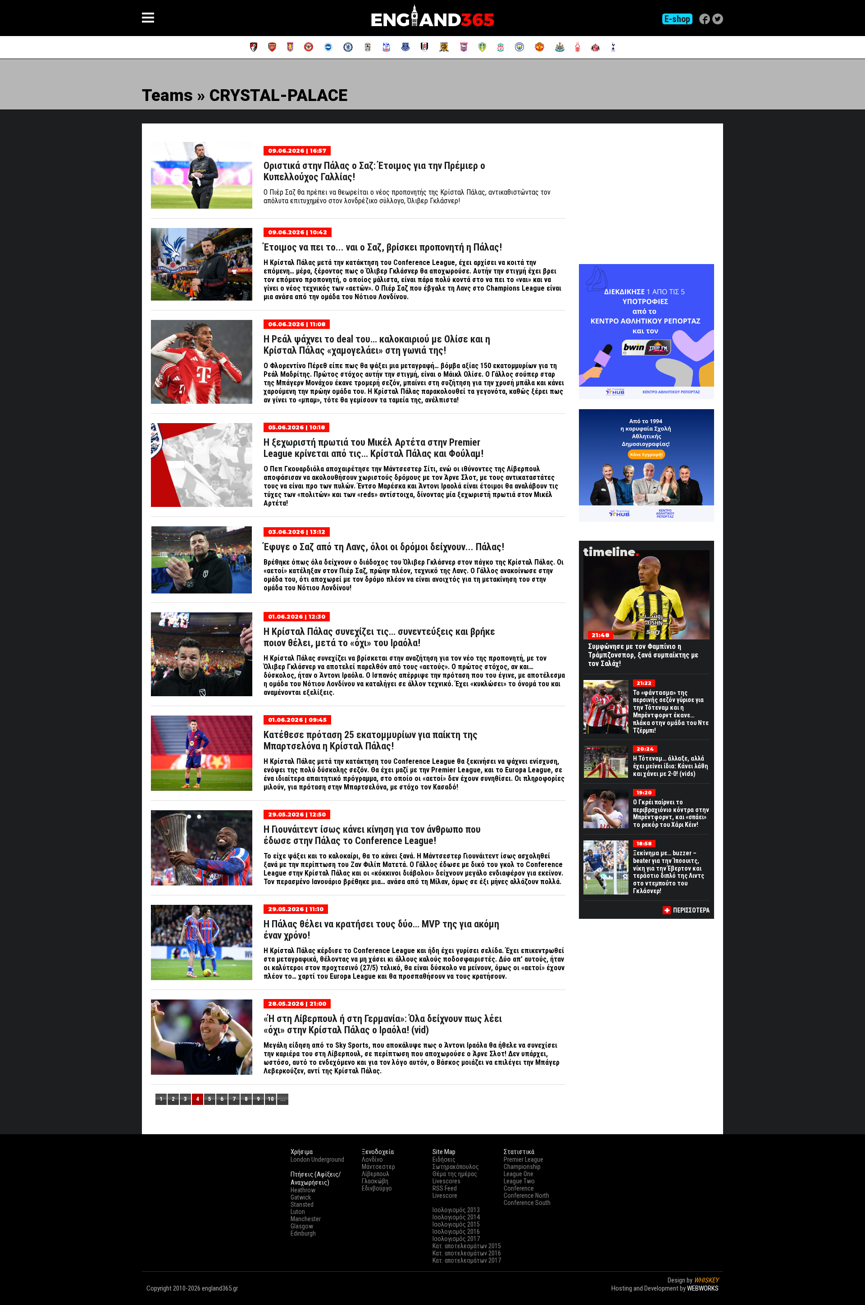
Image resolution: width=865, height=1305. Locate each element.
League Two (519, 1181)
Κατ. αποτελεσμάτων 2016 (466, 1253)
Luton (298, 1211)
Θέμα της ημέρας (454, 1173)
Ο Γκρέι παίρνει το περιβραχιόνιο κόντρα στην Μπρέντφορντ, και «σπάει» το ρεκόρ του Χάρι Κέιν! (671, 813)
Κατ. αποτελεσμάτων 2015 (466, 1246)
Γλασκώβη (375, 1181)
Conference (519, 1188)
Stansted (302, 1204)
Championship (522, 1166)
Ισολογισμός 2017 (456, 1238)
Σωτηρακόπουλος (455, 1166)
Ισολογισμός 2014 (456, 1217)
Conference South (527, 1202)
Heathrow (303, 1190)
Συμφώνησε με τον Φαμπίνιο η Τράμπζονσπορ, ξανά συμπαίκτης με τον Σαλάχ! (643, 655)
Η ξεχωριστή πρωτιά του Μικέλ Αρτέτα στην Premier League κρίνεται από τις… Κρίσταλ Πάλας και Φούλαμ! (373, 448)
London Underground (317, 1159)
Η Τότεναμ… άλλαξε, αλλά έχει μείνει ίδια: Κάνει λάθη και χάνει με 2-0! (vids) (670, 766)
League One (518, 1173)
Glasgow (302, 1226)
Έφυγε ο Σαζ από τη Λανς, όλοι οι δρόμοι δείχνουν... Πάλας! (384, 546)
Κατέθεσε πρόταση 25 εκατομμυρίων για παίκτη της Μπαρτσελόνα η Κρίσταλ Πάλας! (371, 740)
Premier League (523, 1159)
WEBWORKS (703, 1288)
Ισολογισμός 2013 (456, 1210)
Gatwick (301, 1197)
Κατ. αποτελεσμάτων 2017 (466, 1260)
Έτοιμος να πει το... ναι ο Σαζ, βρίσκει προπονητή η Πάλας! (383, 247)
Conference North (526, 1195)
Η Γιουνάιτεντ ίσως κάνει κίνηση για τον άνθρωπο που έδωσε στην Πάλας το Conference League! (372, 835)
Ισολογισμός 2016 (456, 1231)
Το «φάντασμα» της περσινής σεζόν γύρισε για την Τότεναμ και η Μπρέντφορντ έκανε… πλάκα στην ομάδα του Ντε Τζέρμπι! (671, 711)
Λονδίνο (372, 1159)
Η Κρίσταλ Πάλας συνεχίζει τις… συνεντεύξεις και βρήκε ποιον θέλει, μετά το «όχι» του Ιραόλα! (379, 637)
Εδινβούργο (377, 1188)
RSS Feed (444, 1188)
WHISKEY (706, 1280)
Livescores (446, 1181)
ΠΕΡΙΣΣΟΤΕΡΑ (691, 910)
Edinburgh (303, 1233)
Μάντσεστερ (378, 1166)
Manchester (306, 1219)
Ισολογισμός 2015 (456, 1224)
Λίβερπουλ (375, 1173)
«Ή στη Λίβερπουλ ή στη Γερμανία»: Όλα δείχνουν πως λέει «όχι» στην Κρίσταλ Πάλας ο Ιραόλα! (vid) (383, 1024)
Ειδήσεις (443, 1159)
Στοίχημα (706, 1296)
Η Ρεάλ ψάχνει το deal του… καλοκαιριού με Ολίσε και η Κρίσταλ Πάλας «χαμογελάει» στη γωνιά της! (377, 344)
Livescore (444, 1195)
